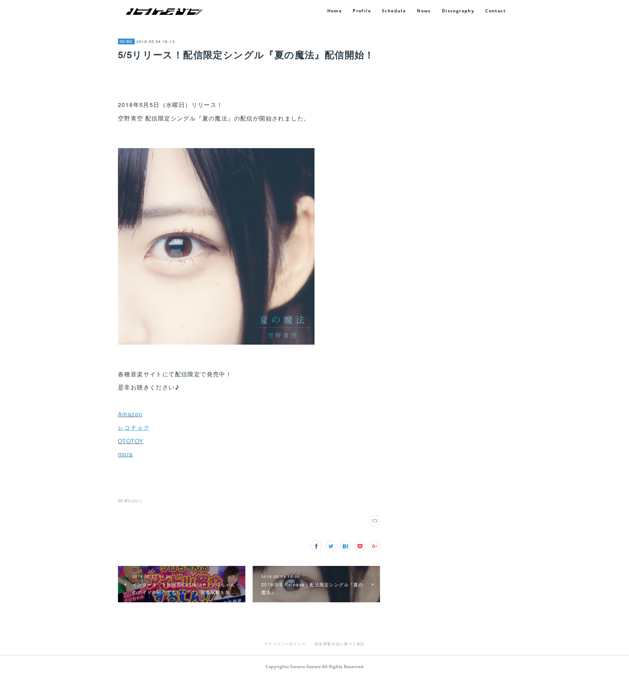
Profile (362, 11)
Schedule (394, 11)
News (424, 11)
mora (125, 454)
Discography (458, 11)
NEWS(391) (130, 500)
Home (334, 11)
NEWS (126, 41)
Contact (495, 11)
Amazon (130, 414)
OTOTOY (130, 441)
